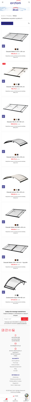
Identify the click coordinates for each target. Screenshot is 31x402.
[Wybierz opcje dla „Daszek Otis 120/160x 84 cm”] (3, 81)
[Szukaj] (29, 2)
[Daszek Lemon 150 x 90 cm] (15, 178)
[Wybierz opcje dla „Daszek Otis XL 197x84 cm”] (3, 116)
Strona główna (15, 360)
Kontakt (15, 370)
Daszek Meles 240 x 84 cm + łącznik (15, 262)
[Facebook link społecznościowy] (3, 330)
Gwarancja (15, 377)
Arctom (3, 16)
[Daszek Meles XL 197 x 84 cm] (15, 37)
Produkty (9, 16)
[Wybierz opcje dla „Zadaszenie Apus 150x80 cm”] (3, 292)
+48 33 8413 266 (15, 337)
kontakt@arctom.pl (15, 345)
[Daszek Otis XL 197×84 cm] (15, 108)
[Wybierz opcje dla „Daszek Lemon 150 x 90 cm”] (3, 186)
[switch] (26, 400)
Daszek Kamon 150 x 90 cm (16, 157)
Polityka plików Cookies (15, 381)
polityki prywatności (22, 323)
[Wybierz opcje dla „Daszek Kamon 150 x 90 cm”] (3, 151)
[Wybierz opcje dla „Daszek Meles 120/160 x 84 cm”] (3, 221)
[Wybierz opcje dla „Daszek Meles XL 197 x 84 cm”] (3, 46)
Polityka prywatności (15, 379)
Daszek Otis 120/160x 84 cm (15, 87)
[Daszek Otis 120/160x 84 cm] (15, 72)
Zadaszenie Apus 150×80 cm (15, 298)
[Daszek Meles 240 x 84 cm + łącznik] (15, 248)
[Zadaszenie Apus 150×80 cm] (15, 283)
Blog (15, 369)
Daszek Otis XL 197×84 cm (15, 122)
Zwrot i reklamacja (15, 385)
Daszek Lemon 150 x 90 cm (15, 192)
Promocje (15, 363)
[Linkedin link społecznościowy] (13, 330)
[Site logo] (15, 2)
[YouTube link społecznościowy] (10, 330)
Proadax (18, 392)
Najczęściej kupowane (15, 366)
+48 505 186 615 (15, 341)
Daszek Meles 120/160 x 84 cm (15, 227)
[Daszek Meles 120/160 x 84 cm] (15, 213)
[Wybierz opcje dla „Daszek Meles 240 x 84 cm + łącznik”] (3, 256)
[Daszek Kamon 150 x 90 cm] (15, 143)
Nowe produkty (15, 364)
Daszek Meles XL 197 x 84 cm (15, 51)
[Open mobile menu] (2, 2)
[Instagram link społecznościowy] (6, 330)
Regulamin (15, 383)
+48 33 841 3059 (15, 339)
